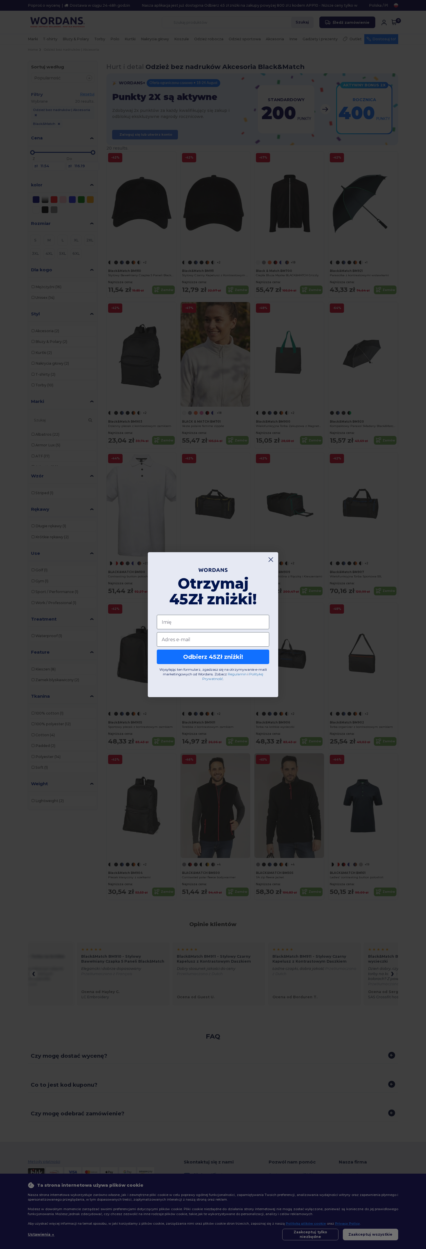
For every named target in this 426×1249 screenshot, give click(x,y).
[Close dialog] (271, 559)
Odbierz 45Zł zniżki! (213, 656)
